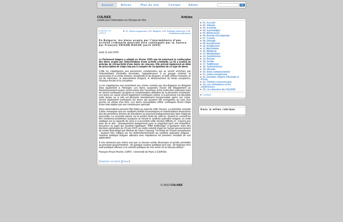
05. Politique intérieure (174, 31)
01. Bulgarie (155, 31)
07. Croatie (209, 38)
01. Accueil (209, 22)
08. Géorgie (209, 41)
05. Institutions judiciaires (180, 32)
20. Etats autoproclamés (216, 72)
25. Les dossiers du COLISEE (219, 89)
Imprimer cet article (110, 161)
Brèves (126, 4)
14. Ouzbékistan (212, 56)
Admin (193, 4)
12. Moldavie (210, 51)
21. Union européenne (136, 31)
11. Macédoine (211, 48)
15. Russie (209, 59)
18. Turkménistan (212, 66)
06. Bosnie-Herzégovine (216, 35)
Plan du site (150, 4)
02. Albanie (209, 25)
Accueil (107, 4)
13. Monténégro (211, 53)
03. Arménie (209, 28)
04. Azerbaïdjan (211, 30)
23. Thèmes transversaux (217, 82)
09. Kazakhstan (211, 43)
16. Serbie (208, 61)
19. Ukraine (209, 69)
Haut (126, 161)
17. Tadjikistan (211, 64)
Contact (175, 4)
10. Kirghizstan (211, 46)
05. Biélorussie (211, 33)
